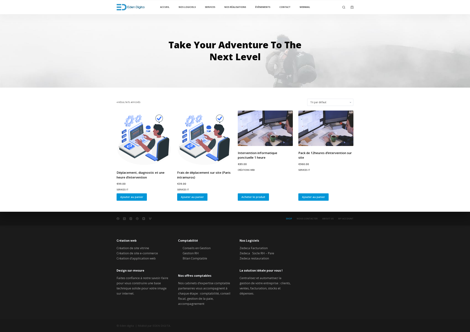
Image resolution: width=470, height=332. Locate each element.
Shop (289, 218)
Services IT (122, 189)
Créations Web (246, 170)
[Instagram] (130, 218)
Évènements (262, 7)
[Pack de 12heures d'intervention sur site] (325, 128)
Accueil (164, 7)
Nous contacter (307, 218)
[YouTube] (143, 218)
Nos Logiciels (187, 7)
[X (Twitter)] (124, 218)
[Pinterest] (137, 218)
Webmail (305, 7)
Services (210, 7)
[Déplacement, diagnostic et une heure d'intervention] (144, 138)
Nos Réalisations (235, 7)
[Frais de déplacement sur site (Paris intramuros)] (204, 138)
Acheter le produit (253, 197)
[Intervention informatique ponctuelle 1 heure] (265, 128)
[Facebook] (118, 218)
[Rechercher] (343, 7)
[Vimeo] (150, 218)
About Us (328, 218)
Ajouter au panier (131, 197)
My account (345, 218)
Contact (284, 7)
